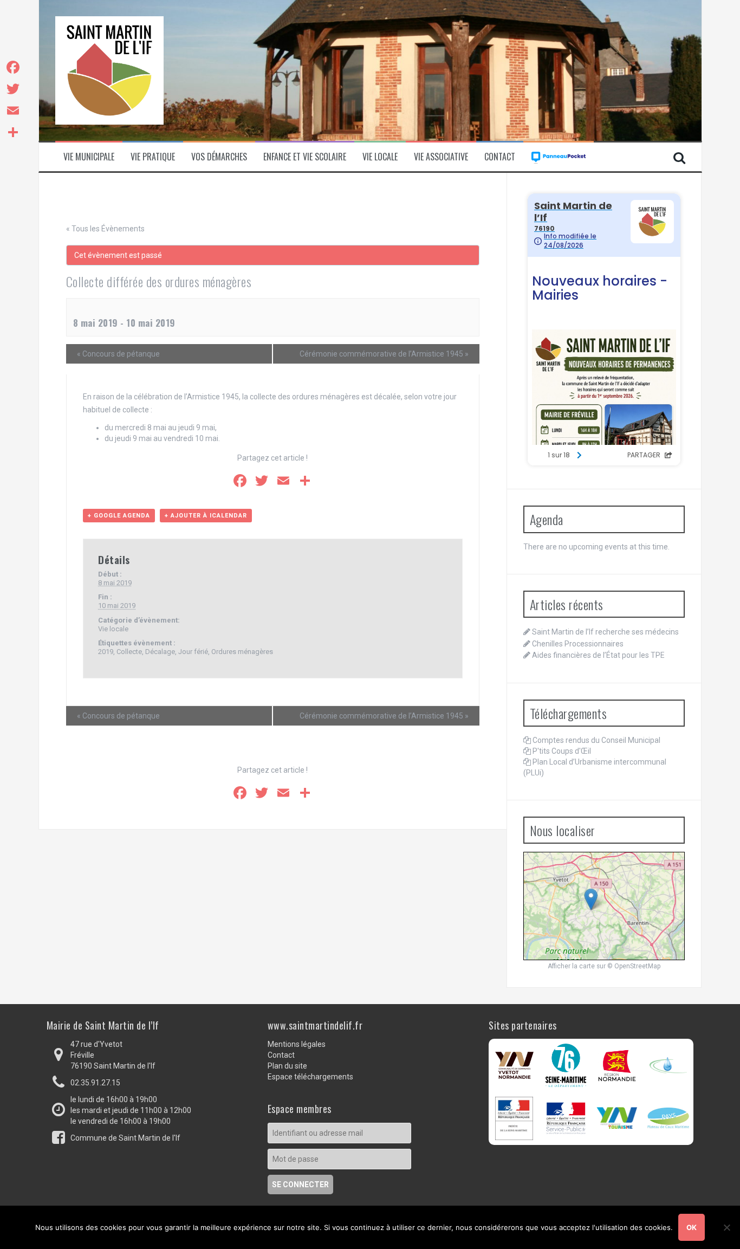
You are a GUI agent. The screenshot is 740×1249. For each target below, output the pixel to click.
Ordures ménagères (242, 652)
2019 (105, 652)
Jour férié (193, 652)
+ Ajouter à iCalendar (206, 515)
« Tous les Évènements (105, 228)
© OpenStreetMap (633, 966)
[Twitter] (13, 89)
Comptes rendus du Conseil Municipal (596, 740)
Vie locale (113, 629)
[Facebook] (13, 67)
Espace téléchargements (310, 1076)
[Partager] (13, 132)
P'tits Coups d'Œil (562, 751)
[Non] (726, 1227)
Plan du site (287, 1066)
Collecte (129, 652)
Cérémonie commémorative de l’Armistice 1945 (384, 354)
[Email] (13, 110)
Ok (691, 1227)
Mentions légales (297, 1044)
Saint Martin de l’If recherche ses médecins (605, 631)
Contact (499, 157)
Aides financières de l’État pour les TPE (598, 655)
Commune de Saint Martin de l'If (125, 1138)
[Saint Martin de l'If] (109, 70)
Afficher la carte (571, 966)
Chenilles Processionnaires (578, 643)
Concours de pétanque (118, 354)
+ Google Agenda (119, 515)
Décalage (160, 652)
